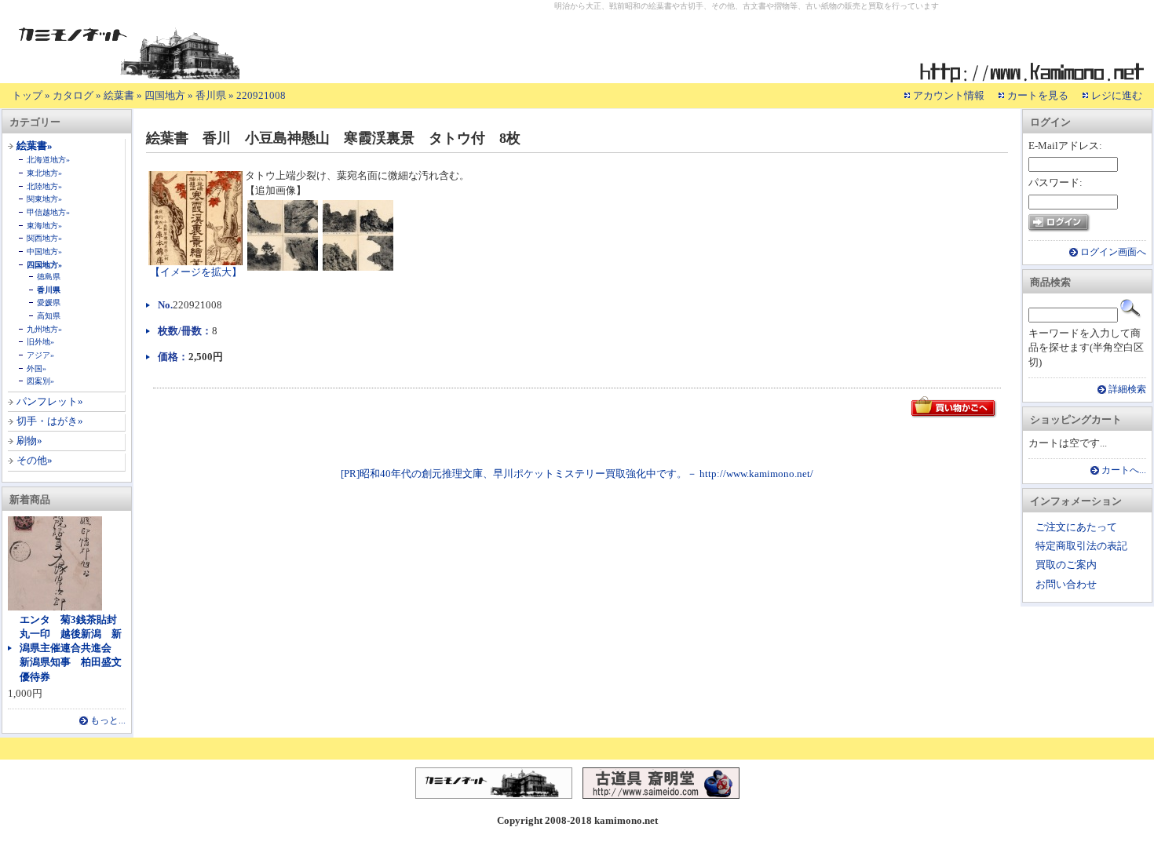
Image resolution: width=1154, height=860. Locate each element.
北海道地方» (48, 159)
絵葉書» (34, 145)
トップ (27, 95)
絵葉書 (119, 95)
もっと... (108, 721)
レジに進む (1116, 95)
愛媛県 (48, 302)
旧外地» (40, 341)
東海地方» (44, 225)
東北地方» (44, 173)
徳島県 (48, 276)
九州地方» (44, 329)
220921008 (261, 95)
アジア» (40, 355)
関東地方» (44, 199)
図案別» (40, 381)
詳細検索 (1127, 389)
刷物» (29, 440)
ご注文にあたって (1076, 527)
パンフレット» (49, 401)
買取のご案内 (1066, 564)
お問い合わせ (1066, 584)
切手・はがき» (49, 421)
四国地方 (164, 95)
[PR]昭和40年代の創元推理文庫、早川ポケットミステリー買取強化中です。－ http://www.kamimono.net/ (577, 473)
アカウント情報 (948, 95)
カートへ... (1123, 470)
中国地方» (44, 251)
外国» (36, 368)
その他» (34, 460)
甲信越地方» (48, 212)
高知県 (48, 316)
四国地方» (44, 265)
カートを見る (1037, 95)
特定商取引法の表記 (1081, 546)
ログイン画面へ (1113, 252)
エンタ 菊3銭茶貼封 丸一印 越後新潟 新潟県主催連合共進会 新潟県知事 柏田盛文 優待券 (76, 648)
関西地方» (44, 238)
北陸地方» (44, 186)
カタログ (73, 95)
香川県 (210, 95)
